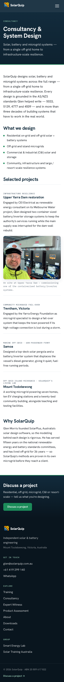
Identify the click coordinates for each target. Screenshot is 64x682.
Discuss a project (17, 506)
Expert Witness (12, 604)
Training (8, 592)
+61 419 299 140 (14, 569)
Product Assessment (16, 611)
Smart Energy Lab (14, 645)
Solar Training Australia (17, 652)
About (7, 617)
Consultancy (11, 598)
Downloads (10, 623)
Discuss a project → (14, 675)
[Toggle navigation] (57, 6)
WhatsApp (9, 576)
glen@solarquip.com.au (17, 563)
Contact (8, 629)
